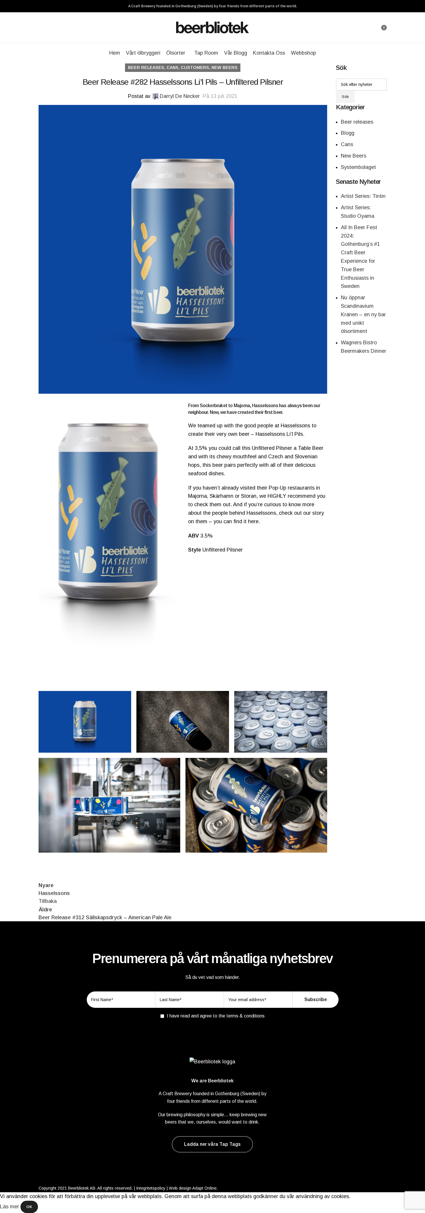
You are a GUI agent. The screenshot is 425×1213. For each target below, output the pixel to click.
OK (29, 1207)
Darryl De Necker (180, 96)
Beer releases (146, 67)
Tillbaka (48, 901)
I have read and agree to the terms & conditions (216, 1015)
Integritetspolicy (150, 1188)
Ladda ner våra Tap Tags (212, 1144)
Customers (195, 67)
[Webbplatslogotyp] (212, 27)
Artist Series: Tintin (363, 196)
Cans (172, 67)
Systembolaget (358, 167)
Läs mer (10, 1206)
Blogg (347, 133)
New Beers (224, 67)
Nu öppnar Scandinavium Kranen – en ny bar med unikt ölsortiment (363, 314)
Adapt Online (204, 1188)
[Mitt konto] (366, 27)
